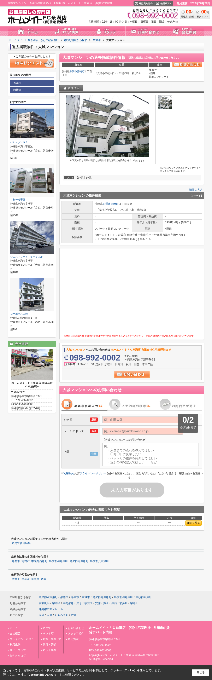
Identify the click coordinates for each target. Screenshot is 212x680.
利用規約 (68, 473)
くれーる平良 (17, 199)
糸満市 (73, 71)
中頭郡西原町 (39, 561)
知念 (79, 603)
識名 (106, 603)
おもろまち (61, 615)
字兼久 (88, 603)
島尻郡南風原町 (79, 561)
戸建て (47, 628)
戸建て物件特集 (21, 543)
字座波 (26, 579)
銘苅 (114, 603)
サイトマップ (18, 650)
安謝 (98, 603)
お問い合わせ (76, 628)
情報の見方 (196, 189)
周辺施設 (73, 639)
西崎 (43, 579)
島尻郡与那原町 (58, 561)
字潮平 (16, 579)
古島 (73, 615)
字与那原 (68, 603)
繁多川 (123, 603)
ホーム (14, 628)
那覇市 (16, 561)
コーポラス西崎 (19, 313)
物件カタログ (18, 655)
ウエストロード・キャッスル (26, 256)
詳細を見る (193, 522)
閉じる (201, 672)
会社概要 (15, 633)
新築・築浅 (49, 644)
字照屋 (35, 579)
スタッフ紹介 (76, 633)
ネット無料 (49, 650)
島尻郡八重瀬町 (99, 561)
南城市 (26, 561)
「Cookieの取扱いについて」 (42, 674)
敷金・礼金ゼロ (52, 639)
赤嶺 (41, 615)
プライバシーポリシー (93, 473)
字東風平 (44, 603)
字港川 (134, 603)
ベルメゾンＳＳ (19, 142)
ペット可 (48, 633)
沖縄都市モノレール (51, 609)
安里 (49, 615)
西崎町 (80, 71)
